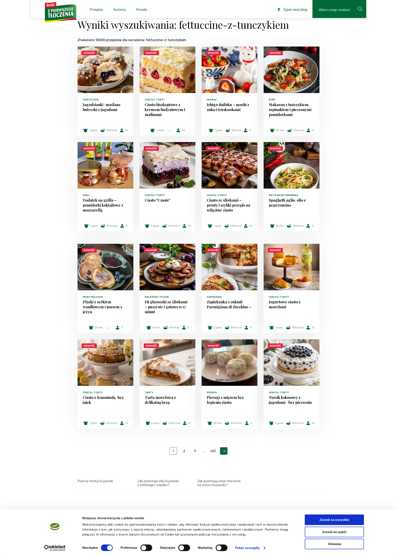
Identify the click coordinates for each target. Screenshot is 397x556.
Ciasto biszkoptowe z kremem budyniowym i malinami (165, 109)
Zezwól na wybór (334, 532)
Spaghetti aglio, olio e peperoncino (287, 203)
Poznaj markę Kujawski (95, 481)
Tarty (149, 392)
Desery (212, 99)
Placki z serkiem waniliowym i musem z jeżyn (102, 306)
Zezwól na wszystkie (334, 519)
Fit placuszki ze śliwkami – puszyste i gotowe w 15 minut (166, 306)
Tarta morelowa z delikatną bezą (160, 400)
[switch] (146, 547)
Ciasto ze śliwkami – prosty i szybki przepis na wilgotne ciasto (228, 205)
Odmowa (334, 544)
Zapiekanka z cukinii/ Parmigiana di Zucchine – (229, 304)
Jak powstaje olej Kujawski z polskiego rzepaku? (158, 483)
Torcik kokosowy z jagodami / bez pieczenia (290, 400)
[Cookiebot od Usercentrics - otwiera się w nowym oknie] (55, 548)
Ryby (272, 99)
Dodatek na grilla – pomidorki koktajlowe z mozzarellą (103, 205)
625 (213, 451)
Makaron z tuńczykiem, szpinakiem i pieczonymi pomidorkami (290, 109)
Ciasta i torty (155, 99)
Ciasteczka (91, 99)
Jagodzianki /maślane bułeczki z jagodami (102, 107)
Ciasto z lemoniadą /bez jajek (103, 400)
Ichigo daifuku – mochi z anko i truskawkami (228, 107)
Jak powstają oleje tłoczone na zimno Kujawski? (218, 483)
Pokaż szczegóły (247, 548)
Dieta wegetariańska (283, 195)
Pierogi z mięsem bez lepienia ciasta (225, 400)
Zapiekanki (214, 296)
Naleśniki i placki (157, 296)
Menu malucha (93, 296)
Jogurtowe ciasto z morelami (285, 304)
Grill (86, 195)
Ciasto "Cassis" (157, 200)
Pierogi (212, 392)
